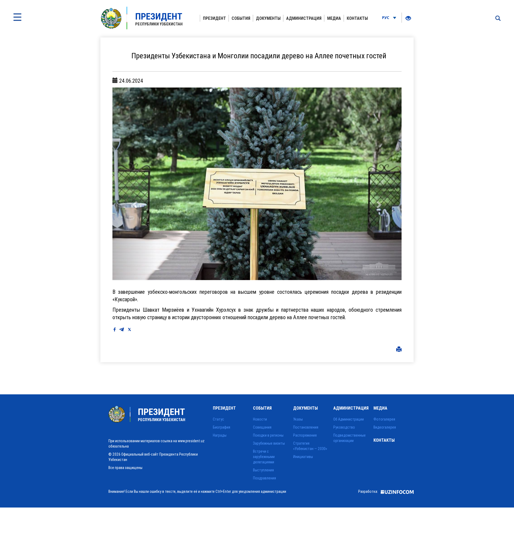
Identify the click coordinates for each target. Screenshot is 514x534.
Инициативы (303, 456)
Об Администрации (348, 419)
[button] (134, 183)
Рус (386, 17)
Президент (214, 18)
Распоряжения (305, 435)
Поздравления (264, 478)
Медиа (334, 18)
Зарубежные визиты (269, 443)
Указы (298, 419)
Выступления (263, 470)
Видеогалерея (384, 427)
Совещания (262, 427)
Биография (221, 427)
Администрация (304, 18)
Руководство (344, 427)
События (241, 18)
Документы (268, 18)
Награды (219, 435)
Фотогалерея (384, 419)
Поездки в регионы (268, 435)
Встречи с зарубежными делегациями (264, 456)
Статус (218, 419)
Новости (260, 419)
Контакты (357, 18)
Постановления (305, 427)
